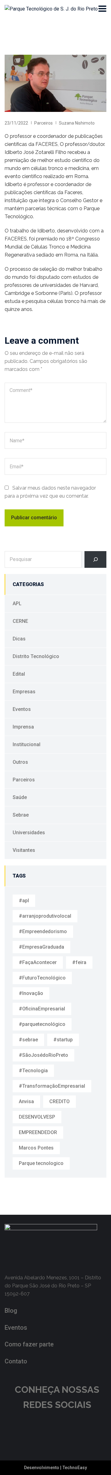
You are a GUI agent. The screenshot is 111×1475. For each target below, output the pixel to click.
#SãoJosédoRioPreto (43, 1055)
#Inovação (31, 993)
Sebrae (21, 815)
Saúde (20, 797)
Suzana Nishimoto (77, 123)
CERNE (20, 621)
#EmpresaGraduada (41, 947)
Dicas (19, 639)
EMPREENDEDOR (38, 1132)
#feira (79, 962)
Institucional (26, 744)
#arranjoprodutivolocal (45, 916)
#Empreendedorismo (43, 931)
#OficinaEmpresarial (42, 1009)
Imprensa (23, 727)
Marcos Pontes (36, 1148)
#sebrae (28, 1040)
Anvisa (26, 1101)
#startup (63, 1040)
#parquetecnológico (42, 1024)
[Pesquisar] (95, 559)
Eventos (22, 709)
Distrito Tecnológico (36, 656)
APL (17, 603)
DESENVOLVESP (37, 1117)
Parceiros (43, 123)
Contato (16, 1361)
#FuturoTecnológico (42, 978)
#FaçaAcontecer (38, 962)
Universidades (29, 832)
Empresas (24, 692)
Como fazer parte (29, 1344)
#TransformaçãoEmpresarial (52, 1086)
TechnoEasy (75, 1467)
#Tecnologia (33, 1070)
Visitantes (24, 850)
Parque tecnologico (41, 1163)
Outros (20, 762)
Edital (19, 674)
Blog (11, 1310)
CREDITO (59, 1101)
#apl (24, 900)
